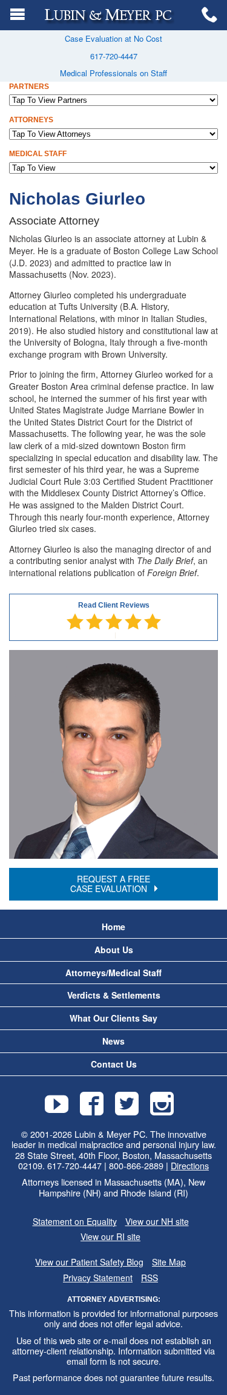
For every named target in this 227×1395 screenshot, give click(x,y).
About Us (113, 950)
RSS (149, 1278)
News (113, 1041)
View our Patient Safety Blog (89, 1262)
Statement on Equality (75, 1221)
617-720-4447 (113, 56)
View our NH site (157, 1221)
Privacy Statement (98, 1278)
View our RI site (110, 1237)
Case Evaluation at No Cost (113, 38)
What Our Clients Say (113, 1018)
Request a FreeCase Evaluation (110, 883)
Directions (190, 1165)
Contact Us (114, 1064)
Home (113, 927)
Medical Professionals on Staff (113, 73)
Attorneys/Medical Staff (113, 973)
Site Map (169, 1262)
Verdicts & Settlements (113, 995)
